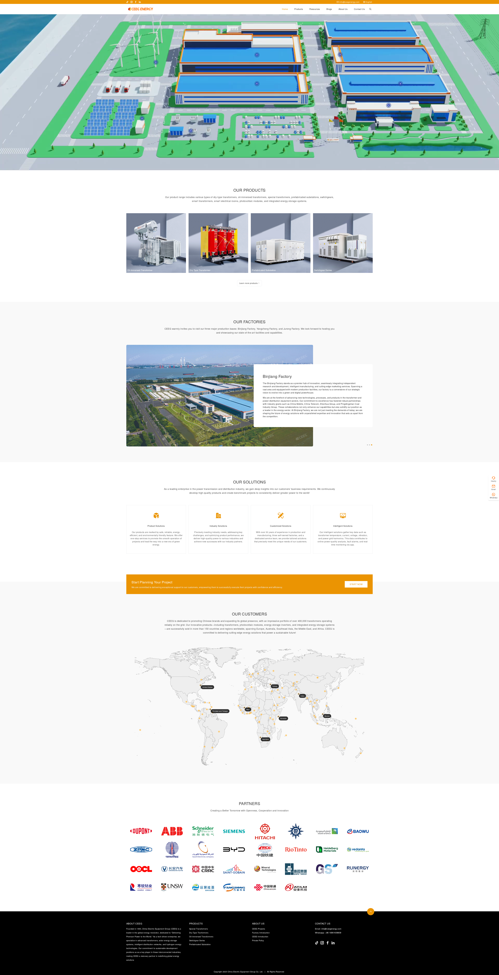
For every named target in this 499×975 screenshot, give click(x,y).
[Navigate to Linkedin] (140, 2)
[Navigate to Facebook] (136, 2)
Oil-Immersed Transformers (201, 936)
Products (298, 9)
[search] (370, 9)
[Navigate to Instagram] (131, 2)
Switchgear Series (197, 940)
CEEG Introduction (260, 936)
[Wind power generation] (156, 62)
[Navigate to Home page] (140, 9)
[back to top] (370, 911)
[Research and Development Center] (389, 105)
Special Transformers (198, 928)
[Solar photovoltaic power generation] (142, 118)
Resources (314, 9)
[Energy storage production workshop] (257, 84)
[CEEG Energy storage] (340, 54)
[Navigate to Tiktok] (127, 2)
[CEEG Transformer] (191, 131)
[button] (367, 444)
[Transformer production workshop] (257, 55)
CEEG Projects (258, 928)
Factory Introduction (261, 932)
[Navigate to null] (316, 942)
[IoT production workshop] (400, 84)
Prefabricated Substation (200, 944)
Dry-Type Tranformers (198, 932)
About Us (343, 9)
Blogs (329, 9)
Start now (356, 584)
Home (285, 9)
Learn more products (248, 283)
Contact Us (359, 9)
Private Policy (258, 940)
